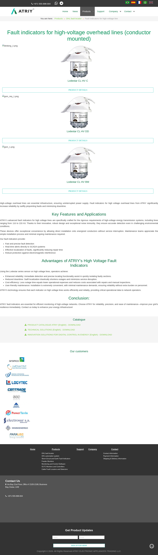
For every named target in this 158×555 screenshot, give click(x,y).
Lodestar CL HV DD (78, 131)
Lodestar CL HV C (78, 80)
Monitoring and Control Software (53, 464)
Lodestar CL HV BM (78, 181)
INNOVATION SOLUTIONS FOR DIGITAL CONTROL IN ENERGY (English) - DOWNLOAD (70, 335)
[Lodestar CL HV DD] (77, 112)
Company (113, 11)
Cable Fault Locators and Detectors (55, 469)
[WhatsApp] (56, 4)
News (75, 11)
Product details (77, 90)
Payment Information (111, 456)
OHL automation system (50, 456)
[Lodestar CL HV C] (77, 61)
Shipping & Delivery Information (114, 459)
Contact (127, 11)
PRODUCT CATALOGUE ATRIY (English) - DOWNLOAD (54, 325)
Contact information (110, 453)
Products (86, 11)
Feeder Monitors (48, 461)
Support (100, 11)
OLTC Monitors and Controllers (53, 466)
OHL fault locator (48, 453)
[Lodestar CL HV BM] (77, 162)
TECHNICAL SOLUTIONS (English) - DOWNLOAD (51, 330)
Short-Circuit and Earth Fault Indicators (56, 459)
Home (65, 11)
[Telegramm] (62, 4)
